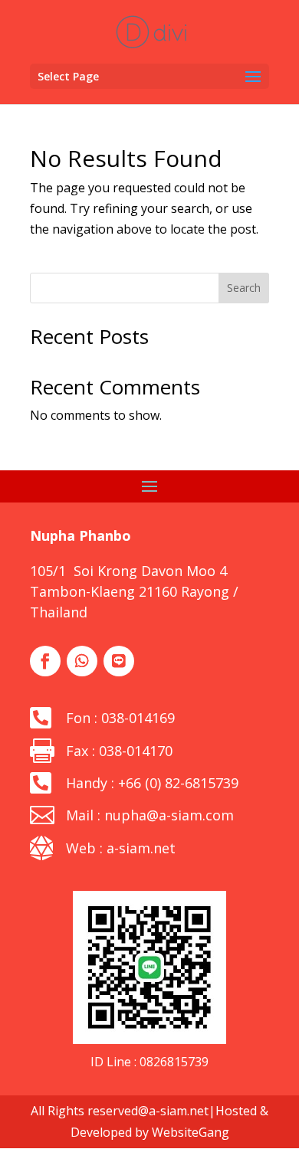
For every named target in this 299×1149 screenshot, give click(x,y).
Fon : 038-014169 (120, 718)
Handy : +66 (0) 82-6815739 (152, 783)
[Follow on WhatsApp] (82, 661)
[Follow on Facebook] (45, 661)
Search (244, 287)
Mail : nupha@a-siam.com (150, 815)
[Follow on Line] (119, 661)
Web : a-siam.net (121, 848)
